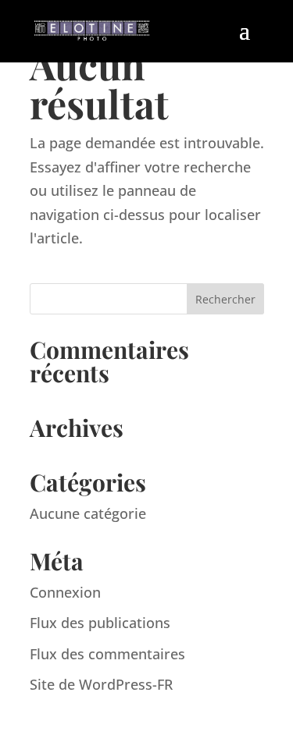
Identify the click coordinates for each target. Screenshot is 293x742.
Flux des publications (100, 622)
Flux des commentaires (107, 653)
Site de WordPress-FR (101, 684)
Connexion (65, 592)
